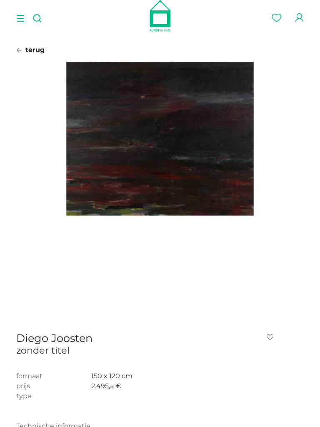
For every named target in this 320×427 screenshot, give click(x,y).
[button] (271, 337)
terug (34, 50)
